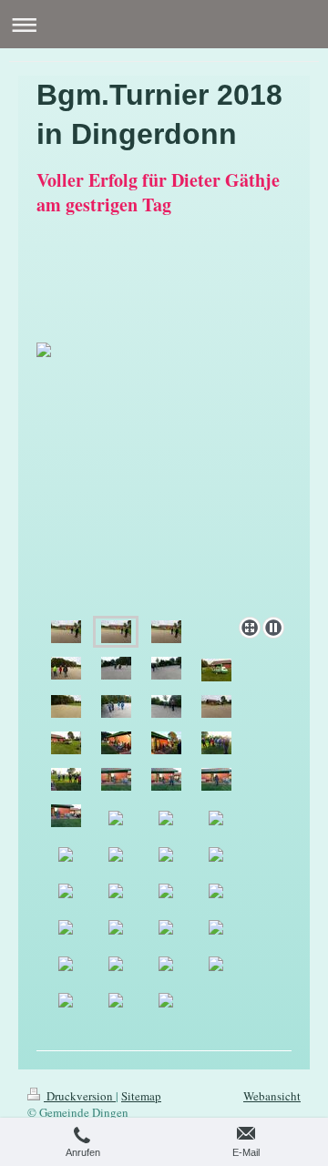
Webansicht (272, 1096)
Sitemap (141, 1096)
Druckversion (80, 1096)
